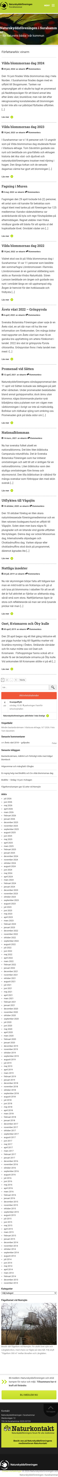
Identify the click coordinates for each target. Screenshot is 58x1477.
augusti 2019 (10, 1059)
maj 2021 (8, 992)
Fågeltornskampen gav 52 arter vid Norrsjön (21, 786)
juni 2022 (8, 951)
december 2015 (11, 1201)
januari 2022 (9, 968)
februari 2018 (10, 1117)
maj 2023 (8, 914)
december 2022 (11, 930)
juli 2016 (7, 1178)
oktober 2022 (10, 937)
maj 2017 (8, 1144)
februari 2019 (10, 1076)
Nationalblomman (15, 432)
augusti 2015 (10, 1215)
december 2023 (11, 890)
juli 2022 (7, 947)
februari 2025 (10, 849)
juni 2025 (8, 836)
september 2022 (11, 941)
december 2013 (11, 1279)
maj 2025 (8, 839)
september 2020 (11, 1019)
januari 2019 (9, 1080)
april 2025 (8, 843)
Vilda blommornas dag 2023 (23, 127)
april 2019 (8, 1069)
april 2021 (8, 995)
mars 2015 (9, 1232)
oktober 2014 (10, 1249)
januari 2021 (9, 1005)
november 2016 (11, 1164)
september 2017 (11, 1134)
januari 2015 (9, 1239)
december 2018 (11, 1083)
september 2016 (11, 1171)
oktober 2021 (10, 978)
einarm (24, 52)
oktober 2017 (10, 1130)
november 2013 (11, 1283)
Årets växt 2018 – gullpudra (17, 742)
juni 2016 (8, 1181)
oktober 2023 (10, 897)
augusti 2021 (10, 981)
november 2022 (11, 934)
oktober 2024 (10, 863)
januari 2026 (9, 819)
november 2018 (11, 1086)
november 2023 (11, 893)
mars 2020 (9, 1036)
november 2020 (11, 1012)
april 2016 (8, 1188)
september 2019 (11, 1056)
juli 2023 (7, 907)
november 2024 (11, 859)
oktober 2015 (10, 1208)
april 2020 (8, 1032)
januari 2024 (9, 886)
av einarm (20, 69)
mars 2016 (9, 1191)
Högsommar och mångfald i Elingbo (17, 766)
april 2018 (8, 1110)
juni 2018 (8, 1103)
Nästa (22, 680)
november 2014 (11, 1246)
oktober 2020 (10, 1015)
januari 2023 (9, 927)
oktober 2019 (10, 1052)
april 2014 (8, 1269)
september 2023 (11, 900)
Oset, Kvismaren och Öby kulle (25, 623)
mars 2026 (9, 812)
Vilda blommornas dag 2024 (23, 63)
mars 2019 (9, 1073)
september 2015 (11, 1212)
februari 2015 (10, 1235)
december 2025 (11, 822)
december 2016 (11, 1161)
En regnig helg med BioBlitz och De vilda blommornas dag (27, 773)
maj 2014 (8, 1266)
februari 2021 (10, 1002)
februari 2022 (10, 964)
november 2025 (11, 826)
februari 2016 (10, 1195)
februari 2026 (10, 815)
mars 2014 (9, 1273)
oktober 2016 (10, 1168)
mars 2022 (9, 961)
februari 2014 (10, 1276)
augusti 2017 (10, 1137)
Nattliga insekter (15, 568)
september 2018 (11, 1093)
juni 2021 (8, 988)
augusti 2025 (10, 832)
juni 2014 (8, 1263)
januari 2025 (9, 853)
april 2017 (8, 1147)
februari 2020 (10, 1039)
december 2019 (11, 1046)
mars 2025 (9, 846)
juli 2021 (7, 985)
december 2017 (11, 1124)
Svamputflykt (16, 702)
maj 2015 (8, 1225)
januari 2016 (9, 1198)
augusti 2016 (10, 1174)
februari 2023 (10, 924)
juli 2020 (7, 1022)
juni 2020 (8, 1025)
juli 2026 (7, 798)
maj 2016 (8, 1185)
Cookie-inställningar (12, 1471)
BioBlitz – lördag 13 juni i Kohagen (16, 780)
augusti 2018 (10, 1096)
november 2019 (11, 1049)
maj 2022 (8, 954)
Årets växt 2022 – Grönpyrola (24, 309)
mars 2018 (9, 1113)
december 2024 (11, 856)
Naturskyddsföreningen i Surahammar (28, 30)
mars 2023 (9, 920)
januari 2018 (9, 1120)
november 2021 (11, 975)
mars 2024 (9, 880)
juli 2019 (7, 1063)
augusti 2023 (10, 903)
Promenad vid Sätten (18, 369)
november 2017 (11, 1127)
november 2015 (11, 1205)
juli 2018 (7, 1100)
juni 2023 (8, 910)
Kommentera (35, 69)
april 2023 (8, 917)
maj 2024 (8, 873)
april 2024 (8, 876)
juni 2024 (8, 870)
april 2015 (8, 1229)
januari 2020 (9, 1042)
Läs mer (5, 117)
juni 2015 (8, 1222)
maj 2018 (8, 1107)
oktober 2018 (10, 1090)
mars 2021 (9, 998)
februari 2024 (10, 883)
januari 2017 (9, 1157)
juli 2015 (7, 1218)
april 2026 (8, 809)
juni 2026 (8, 802)
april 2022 (8, 958)
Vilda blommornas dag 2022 (23, 245)
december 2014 (11, 1242)
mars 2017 (9, 1151)
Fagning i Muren (14, 186)
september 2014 (11, 1252)
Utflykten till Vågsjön (18, 500)
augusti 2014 (10, 1256)
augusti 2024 (10, 866)
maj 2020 (8, 1029)
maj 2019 (8, 1066)
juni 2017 (8, 1141)
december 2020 (11, 1008)
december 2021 (11, 971)
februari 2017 (10, 1154)
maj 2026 (8, 805)
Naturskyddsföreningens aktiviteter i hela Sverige (24, 716)
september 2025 (11, 829)
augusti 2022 (10, 944)
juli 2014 (7, 1259)
